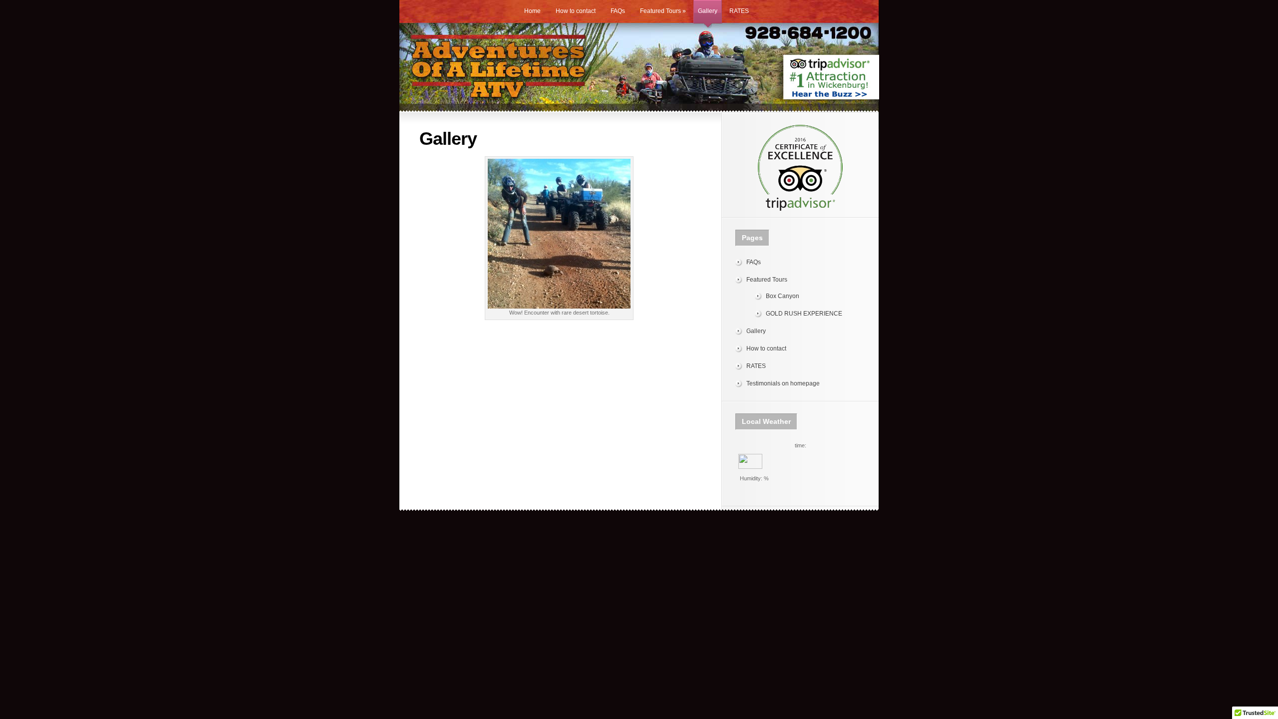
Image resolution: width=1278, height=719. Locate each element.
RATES (739, 10)
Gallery (707, 10)
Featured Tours (663, 10)
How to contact (576, 10)
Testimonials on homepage (783, 383)
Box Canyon (782, 296)
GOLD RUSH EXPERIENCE (804, 313)
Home (532, 10)
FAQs (618, 10)
